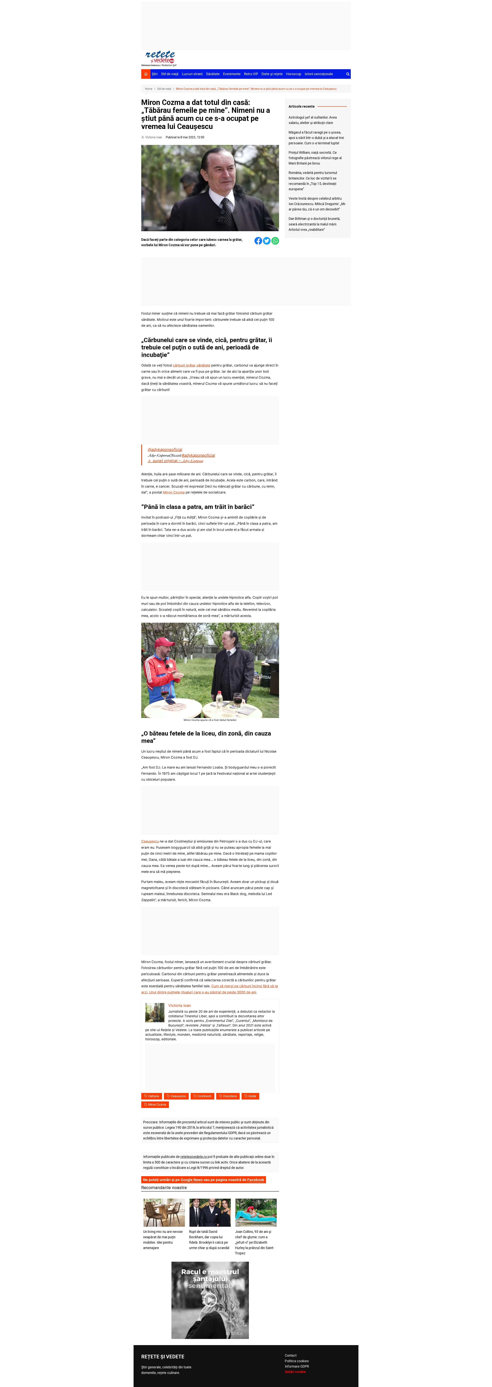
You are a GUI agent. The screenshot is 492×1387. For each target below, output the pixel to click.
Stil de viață (170, 74)
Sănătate (213, 74)
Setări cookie (295, 1372)
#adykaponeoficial (198, 455)
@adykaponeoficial (165, 449)
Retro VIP (251, 74)
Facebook (255, 1180)
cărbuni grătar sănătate (191, 365)
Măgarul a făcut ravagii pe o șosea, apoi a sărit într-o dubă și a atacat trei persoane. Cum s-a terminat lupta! (316, 137)
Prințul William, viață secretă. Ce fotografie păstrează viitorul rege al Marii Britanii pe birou (315, 158)
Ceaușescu (150, 841)
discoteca (230, 1096)
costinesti (204, 1096)
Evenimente (232, 74)
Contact (291, 1355)
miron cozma (157, 1104)
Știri (155, 74)
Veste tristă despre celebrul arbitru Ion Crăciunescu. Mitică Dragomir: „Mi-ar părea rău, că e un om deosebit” (317, 204)
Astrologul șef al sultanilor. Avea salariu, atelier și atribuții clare (313, 120)
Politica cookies (297, 1361)
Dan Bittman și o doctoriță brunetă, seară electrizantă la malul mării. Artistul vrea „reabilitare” (314, 224)
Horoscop (293, 74)
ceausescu (178, 1096)
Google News (192, 1180)
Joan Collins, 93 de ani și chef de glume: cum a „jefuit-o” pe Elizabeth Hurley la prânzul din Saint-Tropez (254, 1242)
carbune (153, 1096)
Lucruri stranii (192, 74)
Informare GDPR (297, 1366)
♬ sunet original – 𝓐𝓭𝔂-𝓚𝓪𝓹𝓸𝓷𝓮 (175, 460)
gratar (252, 1096)
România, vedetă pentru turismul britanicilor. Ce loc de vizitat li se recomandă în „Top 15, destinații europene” (313, 181)
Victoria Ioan (153, 137)
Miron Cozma (174, 492)
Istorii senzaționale (319, 74)
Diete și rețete (272, 74)
